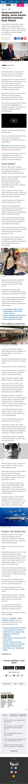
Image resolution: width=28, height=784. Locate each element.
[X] (10, 675)
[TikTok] (21, 675)
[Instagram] (18, 675)
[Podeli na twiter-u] (18, 38)
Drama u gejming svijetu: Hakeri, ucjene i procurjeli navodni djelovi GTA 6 (14, 739)
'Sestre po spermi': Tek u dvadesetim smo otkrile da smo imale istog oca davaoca (13, 727)
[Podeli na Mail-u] (25, 38)
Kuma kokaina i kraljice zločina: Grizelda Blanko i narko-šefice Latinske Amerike (13, 311)
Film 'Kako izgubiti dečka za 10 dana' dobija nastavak (13, 734)
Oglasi (16, 1)
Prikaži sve (14, 751)
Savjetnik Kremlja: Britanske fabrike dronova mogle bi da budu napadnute (14, 745)
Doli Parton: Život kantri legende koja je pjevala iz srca (14, 721)
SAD (15, 684)
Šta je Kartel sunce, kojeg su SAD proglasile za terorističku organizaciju (13, 634)
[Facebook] (6, 675)
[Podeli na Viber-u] (21, 38)
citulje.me (10, 1)
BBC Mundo (5, 146)
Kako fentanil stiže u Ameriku (12, 319)
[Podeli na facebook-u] (15, 38)
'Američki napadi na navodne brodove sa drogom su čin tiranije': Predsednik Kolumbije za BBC (14, 644)
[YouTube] (14, 675)
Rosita (21, 684)
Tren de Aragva (7, 684)
